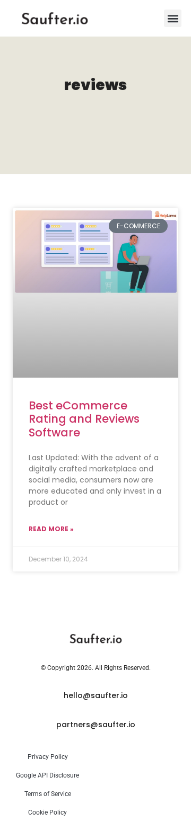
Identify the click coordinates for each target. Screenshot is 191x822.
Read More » (51, 528)
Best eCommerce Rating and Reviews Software (84, 419)
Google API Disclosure (47, 775)
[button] (172, 18)
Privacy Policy (48, 757)
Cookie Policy (47, 812)
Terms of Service (47, 794)
